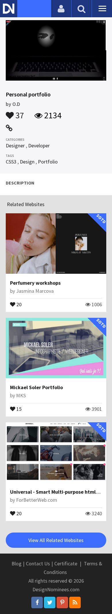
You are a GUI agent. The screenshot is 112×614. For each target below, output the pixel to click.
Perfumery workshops (35, 283)
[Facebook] (37, 602)
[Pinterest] (62, 602)
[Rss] (75, 602)
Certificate (65, 563)
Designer (15, 145)
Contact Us (38, 563)
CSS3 (11, 161)
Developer (39, 145)
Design (27, 161)
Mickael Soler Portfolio (36, 387)
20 (18, 304)
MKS (21, 395)
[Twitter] (49, 602)
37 (19, 112)
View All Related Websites (56, 540)
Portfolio (48, 161)
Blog (16, 563)
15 (18, 408)
